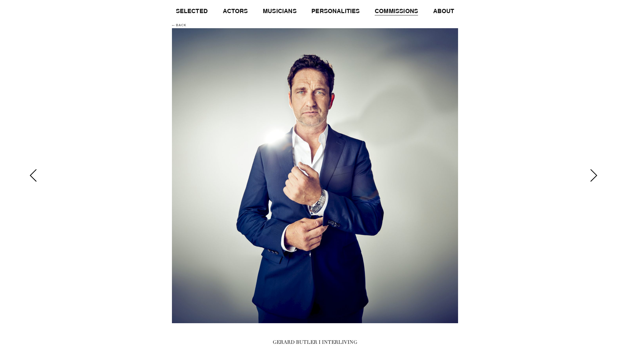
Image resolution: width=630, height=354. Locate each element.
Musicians (280, 11)
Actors (235, 11)
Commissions (396, 11)
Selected (192, 11)
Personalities (335, 11)
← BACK (179, 25)
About (443, 11)
